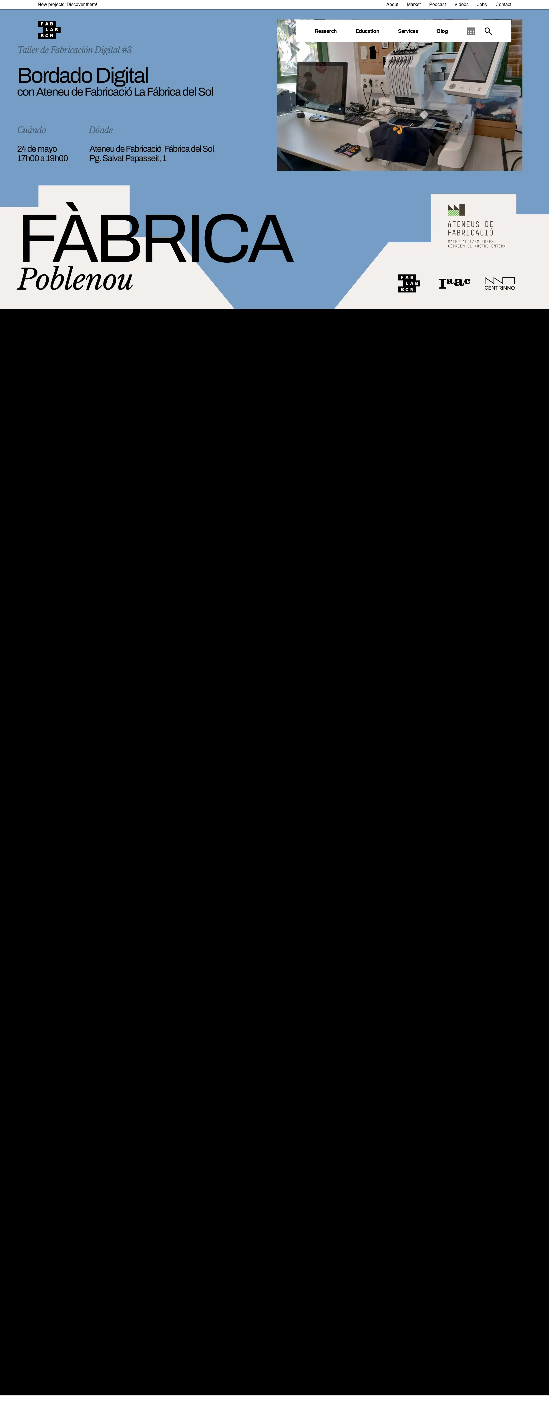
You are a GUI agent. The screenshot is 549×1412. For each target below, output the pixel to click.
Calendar (471, 31)
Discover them (81, 4)
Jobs (482, 4)
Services (408, 31)
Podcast (437, 4)
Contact (503, 4)
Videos (461, 4)
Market (414, 4)
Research (326, 31)
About (392, 4)
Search (488, 31)
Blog (442, 31)
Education (367, 31)
